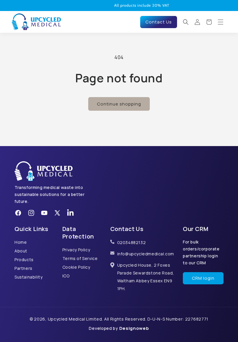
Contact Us (158, 22)
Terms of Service (80, 258)
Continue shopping (119, 104)
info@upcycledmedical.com (145, 253)
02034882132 (131, 242)
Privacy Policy (76, 249)
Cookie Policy (76, 267)
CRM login (203, 278)
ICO (66, 276)
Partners (24, 268)
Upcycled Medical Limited (75, 319)
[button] (186, 22)
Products (24, 259)
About (21, 251)
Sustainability (28, 277)
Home (21, 242)
